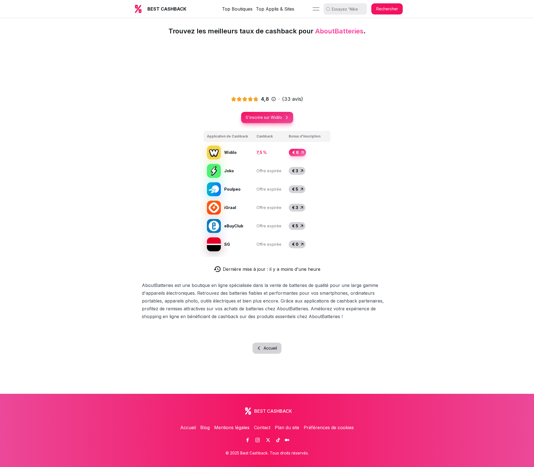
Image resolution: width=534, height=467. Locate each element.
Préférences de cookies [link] (329, 427)
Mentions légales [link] (231, 427)
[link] (247, 440)
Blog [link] (205, 427)
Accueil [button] (270, 348)
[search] (347, 8)
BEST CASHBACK (166, 9)
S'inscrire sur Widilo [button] (264, 117)
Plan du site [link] (287, 427)
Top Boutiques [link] (237, 9)
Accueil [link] (188, 427)
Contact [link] (262, 427)
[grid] (267, 192)
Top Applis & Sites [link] (275, 9)
